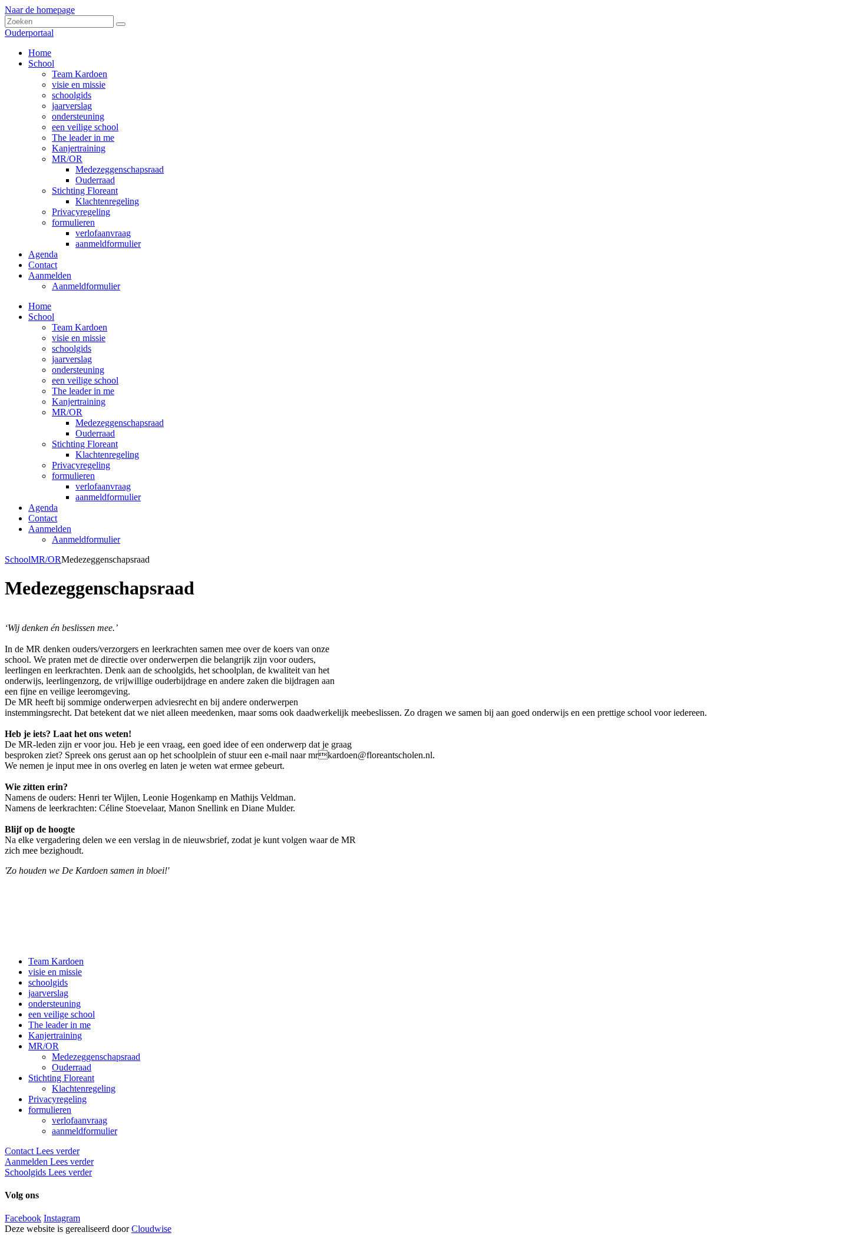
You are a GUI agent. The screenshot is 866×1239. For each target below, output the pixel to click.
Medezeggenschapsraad (119, 423)
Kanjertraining (78, 402)
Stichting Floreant (85, 444)
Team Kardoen (79, 327)
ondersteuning (78, 370)
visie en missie (78, 338)
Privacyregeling (81, 465)
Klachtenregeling (107, 455)
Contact (42, 518)
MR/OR (67, 412)
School (41, 317)
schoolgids (71, 348)
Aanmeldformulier (86, 539)
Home (39, 306)
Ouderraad (95, 433)
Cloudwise (151, 1229)
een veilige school (85, 380)
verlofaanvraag (103, 486)
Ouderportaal (29, 33)
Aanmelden (49, 529)
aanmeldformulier (108, 497)
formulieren (73, 476)
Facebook (23, 1218)
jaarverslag (72, 359)
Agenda (43, 508)
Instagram (62, 1218)
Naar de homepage (40, 10)
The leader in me (83, 391)
